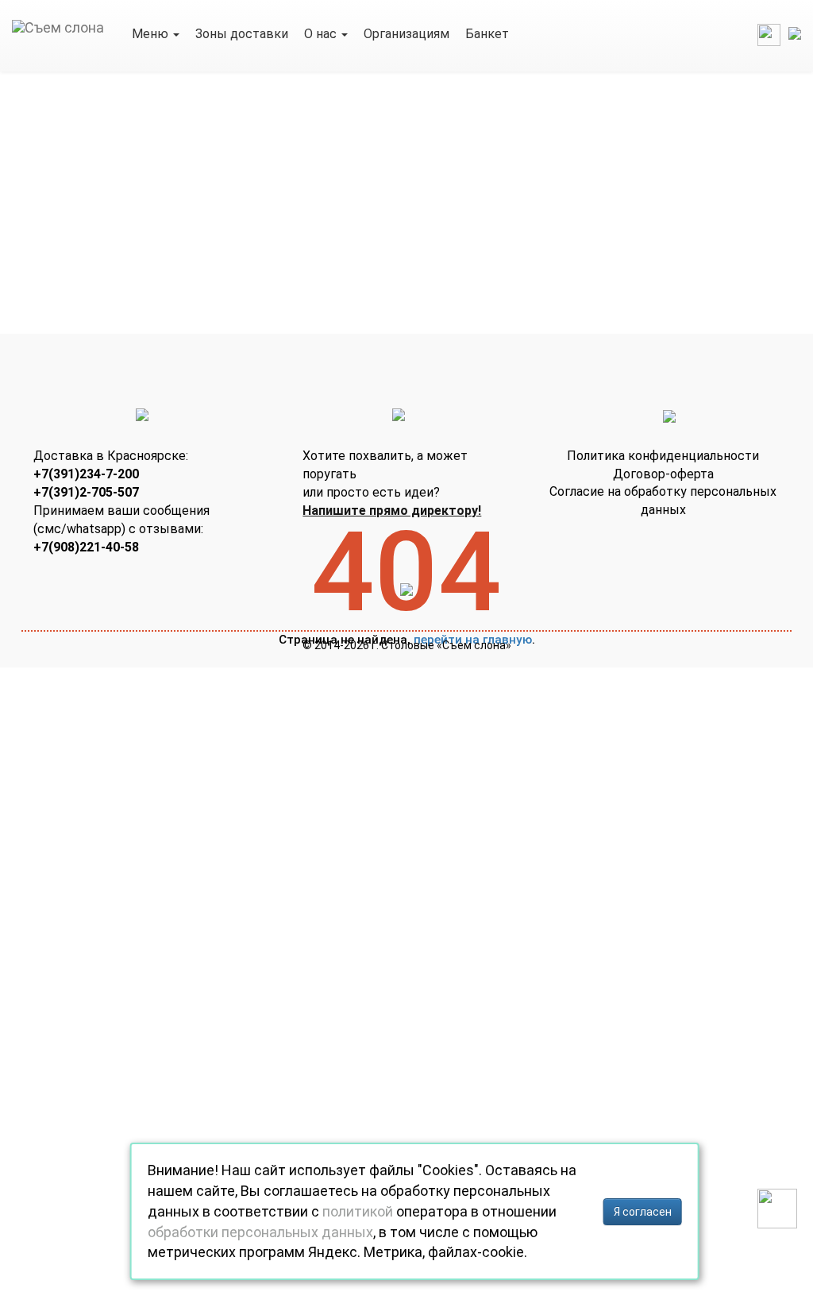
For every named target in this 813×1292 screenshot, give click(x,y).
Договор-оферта (663, 474)
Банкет (487, 33)
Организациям (406, 33)
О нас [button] (322, 33)
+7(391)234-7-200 (86, 474)
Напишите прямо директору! (391, 510)
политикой (357, 1211)
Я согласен (643, 1211)
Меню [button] (151, 33)
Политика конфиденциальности (663, 455)
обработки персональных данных (260, 1232)
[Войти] (768, 33)
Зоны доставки (241, 33)
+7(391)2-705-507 (86, 492)
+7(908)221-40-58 (86, 547)
